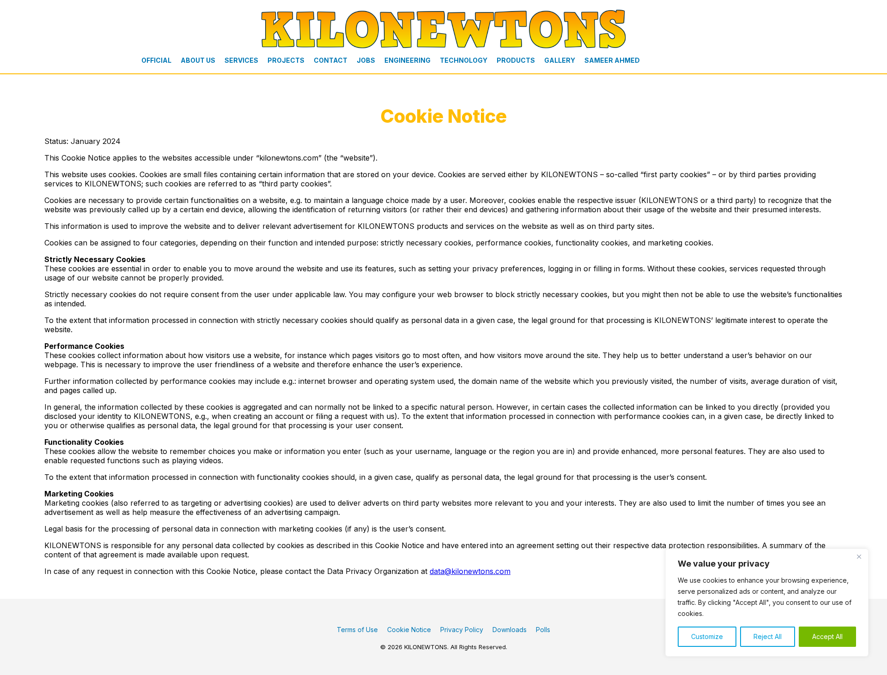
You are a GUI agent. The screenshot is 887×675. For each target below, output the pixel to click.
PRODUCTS (516, 60)
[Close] (858, 556)
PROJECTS (285, 60)
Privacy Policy (461, 629)
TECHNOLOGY (463, 60)
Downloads (509, 629)
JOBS (366, 60)
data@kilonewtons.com (470, 571)
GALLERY (559, 60)
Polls (543, 629)
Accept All (827, 636)
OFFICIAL (156, 60)
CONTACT (330, 60)
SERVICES (241, 60)
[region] (767, 603)
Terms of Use (357, 629)
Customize (707, 636)
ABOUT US (198, 60)
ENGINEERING (407, 60)
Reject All (767, 636)
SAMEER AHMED (612, 60)
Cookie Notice (409, 629)
